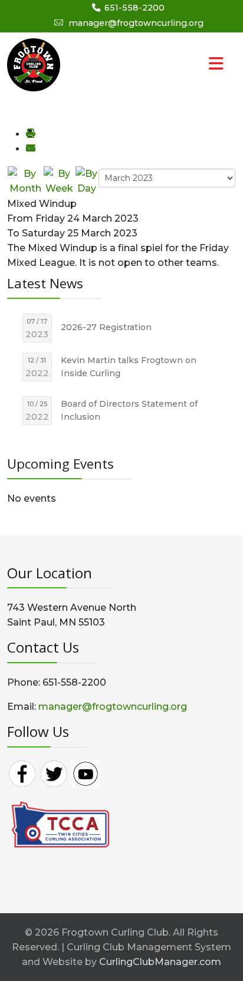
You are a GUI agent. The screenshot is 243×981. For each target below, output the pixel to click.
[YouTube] (85, 773)
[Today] (86, 180)
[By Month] (25, 180)
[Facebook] (22, 773)
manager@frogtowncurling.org (135, 23)
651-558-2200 (134, 7)
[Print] (30, 134)
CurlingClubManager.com (160, 961)
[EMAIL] (30, 148)
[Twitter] (53, 773)
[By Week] (59, 180)
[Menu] (192, 64)
